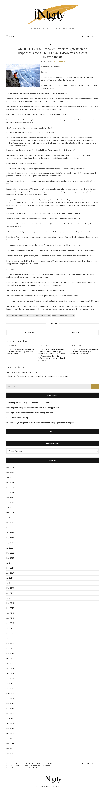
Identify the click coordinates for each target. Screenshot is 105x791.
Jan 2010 (9, 754)
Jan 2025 (9, 478)
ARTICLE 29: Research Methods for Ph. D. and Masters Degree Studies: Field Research (20, 351)
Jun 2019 (9, 583)
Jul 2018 (9, 628)
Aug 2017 (10, 633)
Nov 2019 (10, 568)
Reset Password (13, 768)
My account (35, 765)
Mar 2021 (10, 513)
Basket (19, 763)
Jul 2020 (9, 548)
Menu (11, 36)
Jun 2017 (9, 638)
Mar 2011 (10, 744)
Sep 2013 (10, 723)
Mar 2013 (10, 728)
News (52, 44)
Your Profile (34, 768)
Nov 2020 (10, 528)
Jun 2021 (9, 508)
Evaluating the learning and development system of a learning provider (32, 408)
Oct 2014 (10, 713)
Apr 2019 (10, 593)
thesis (71, 315)
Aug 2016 (10, 678)
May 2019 (10, 588)
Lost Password (21, 765)
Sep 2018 (10, 618)
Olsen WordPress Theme (45, 786)
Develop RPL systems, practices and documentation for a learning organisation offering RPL (40, 423)
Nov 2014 (10, 708)
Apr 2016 (10, 698)
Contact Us (40, 763)
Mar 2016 (10, 703)
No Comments (59, 61)
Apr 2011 (10, 738)
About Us (10, 763)
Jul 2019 (9, 578)
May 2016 (10, 693)
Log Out (9, 765)
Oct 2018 (10, 613)
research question (59, 315)
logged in (19, 372)
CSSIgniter (66, 786)
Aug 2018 (10, 623)
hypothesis (23, 315)
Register (46, 765)
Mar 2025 (10, 468)
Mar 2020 (10, 553)
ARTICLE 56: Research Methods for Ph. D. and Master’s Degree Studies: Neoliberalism (84, 351)
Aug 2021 (10, 503)
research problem (43, 315)
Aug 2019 (10, 573)
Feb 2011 (10, 749)
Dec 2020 (10, 523)
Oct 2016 (10, 668)
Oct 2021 (10, 498)
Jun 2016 (9, 688)
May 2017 (10, 643)
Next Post (75, 332)
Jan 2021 (9, 518)
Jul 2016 (9, 683)
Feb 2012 (10, 733)
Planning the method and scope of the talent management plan (29, 413)
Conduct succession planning (17, 418)
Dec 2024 (10, 483)
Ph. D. (32, 315)
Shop (25, 768)
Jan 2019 (9, 598)
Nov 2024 (10, 488)
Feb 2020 (10, 558)
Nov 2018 (10, 608)
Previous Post (29, 332)
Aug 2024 (10, 493)
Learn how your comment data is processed (52, 376)
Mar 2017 (10, 653)
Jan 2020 (9, 563)
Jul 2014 (9, 718)
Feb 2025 (10, 473)
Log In (49, 763)
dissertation (12, 315)
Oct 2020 (10, 533)
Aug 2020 (10, 543)
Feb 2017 (10, 658)
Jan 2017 (9, 663)
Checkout (28, 763)
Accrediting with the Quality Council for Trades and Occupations (30, 403)
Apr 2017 (10, 648)
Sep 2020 (10, 538)
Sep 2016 (10, 673)
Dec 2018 (10, 603)
